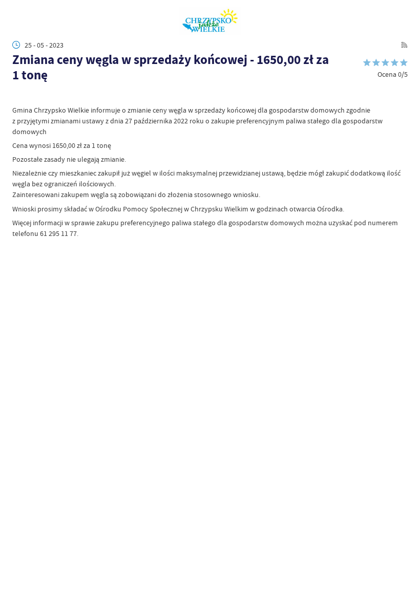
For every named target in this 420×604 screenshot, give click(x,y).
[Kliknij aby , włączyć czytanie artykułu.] (17, 95)
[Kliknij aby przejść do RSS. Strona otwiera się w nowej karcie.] (404, 44)
